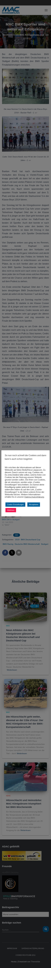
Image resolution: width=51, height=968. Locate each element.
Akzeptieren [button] (33, 505)
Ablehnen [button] (10, 510)
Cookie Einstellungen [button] (15, 505)
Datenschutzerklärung (34, 497)
